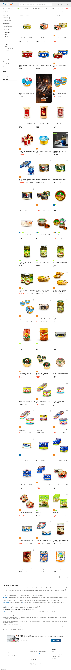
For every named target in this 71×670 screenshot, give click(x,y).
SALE (67, 8)
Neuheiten (17, 8)
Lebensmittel (26, 8)
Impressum (54, 658)
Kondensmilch (5, 611)
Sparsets (52, 8)
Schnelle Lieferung (36, 0)
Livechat (34, 659)
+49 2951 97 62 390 (35, 653)
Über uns (54, 653)
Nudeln (36, 595)
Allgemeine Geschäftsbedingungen (58, 654)
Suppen (23, 602)
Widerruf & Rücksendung (57, 659)
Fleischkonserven (6, 594)
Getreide (18, 595)
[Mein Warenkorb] (68, 4)
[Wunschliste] (65, 4)
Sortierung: (21, 15)
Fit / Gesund (60, 8)
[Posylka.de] (8, 4)
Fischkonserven (5, 597)
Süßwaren (45, 8)
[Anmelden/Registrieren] (62, 4)
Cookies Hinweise (13, 655)
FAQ (49, 0)
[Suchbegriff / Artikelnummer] (50, 4)
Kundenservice (22, 0)
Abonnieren (56, 640)
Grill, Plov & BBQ (36, 8)
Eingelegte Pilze (5, 606)
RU (59, 4)
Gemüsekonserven (6, 602)
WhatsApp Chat (36, 657)
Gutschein (12, 653)
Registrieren (18, 650)
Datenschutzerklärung (56, 656)
